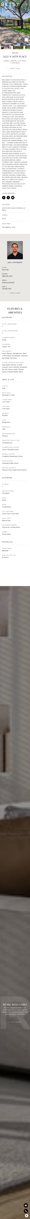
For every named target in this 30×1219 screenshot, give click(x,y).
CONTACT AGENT (15, 293)
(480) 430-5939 (7, 276)
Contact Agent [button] (15, 68)
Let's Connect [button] (16, 1022)
